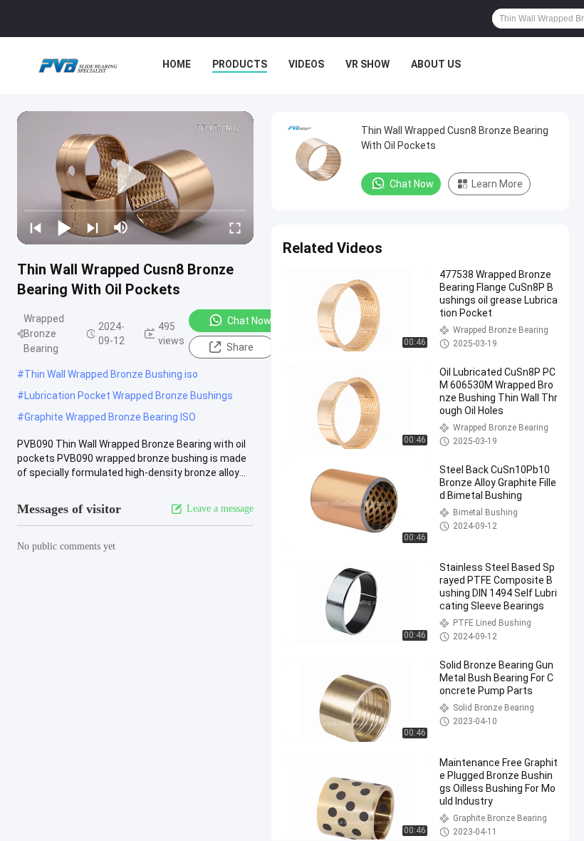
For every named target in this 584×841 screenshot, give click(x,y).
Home (176, 64)
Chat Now (249, 320)
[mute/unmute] (121, 227)
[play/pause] (64, 227)
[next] (92, 227)
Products (239, 64)
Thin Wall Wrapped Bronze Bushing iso (111, 374)
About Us (436, 64)
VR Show (367, 64)
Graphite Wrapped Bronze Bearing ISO (110, 417)
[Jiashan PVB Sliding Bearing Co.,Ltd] (78, 65)
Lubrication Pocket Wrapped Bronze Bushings (128, 395)
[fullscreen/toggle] (235, 227)
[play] (135, 177)
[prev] (35, 227)
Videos (306, 64)
